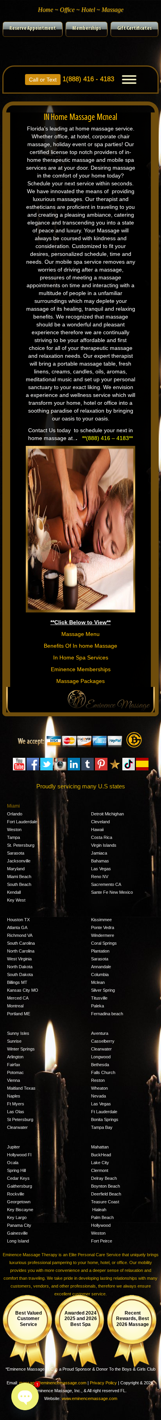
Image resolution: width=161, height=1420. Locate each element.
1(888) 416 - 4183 (71, 78)
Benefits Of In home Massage (80, 646)
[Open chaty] (25, 1396)
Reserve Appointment (32, 28)
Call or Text (43, 79)
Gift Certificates (134, 28)
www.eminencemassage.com (89, 1398)
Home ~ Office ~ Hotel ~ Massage (80, 9)
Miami (13, 806)
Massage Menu (80, 634)
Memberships (86, 28)
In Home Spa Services (80, 657)
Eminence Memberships (81, 669)
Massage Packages (80, 681)
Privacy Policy (103, 1382)
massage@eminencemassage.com (52, 1382)
